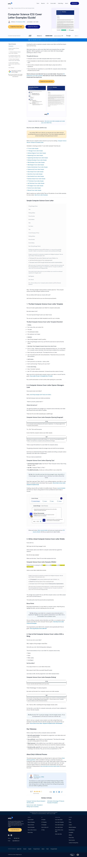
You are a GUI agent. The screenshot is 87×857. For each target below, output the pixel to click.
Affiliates (70, 835)
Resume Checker (31, 824)
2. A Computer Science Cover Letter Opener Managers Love (14, 56)
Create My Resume (14, 829)
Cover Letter (53, 3)
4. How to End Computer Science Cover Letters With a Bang (14, 64)
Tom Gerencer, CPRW (20, 21)
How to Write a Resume (32, 829)
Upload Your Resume (33, 26)
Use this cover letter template (46, 100)
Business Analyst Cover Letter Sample (36, 178)
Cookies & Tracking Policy (73, 842)
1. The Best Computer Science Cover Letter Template (14, 52)
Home (9, 8)
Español (29, 848)
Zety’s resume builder (43, 530)
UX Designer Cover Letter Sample (35, 185)
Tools (38, 3)
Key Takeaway (11, 67)
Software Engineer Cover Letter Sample (37, 153)
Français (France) (36, 848)
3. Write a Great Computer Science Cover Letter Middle (14, 60)
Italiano (43, 848)
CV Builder (43, 819)
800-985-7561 (16, 838)
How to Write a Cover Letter (59, 830)
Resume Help (30, 832)
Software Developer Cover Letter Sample (37, 160)
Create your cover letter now (46, 81)
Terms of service (72, 840)
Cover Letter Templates (59, 822)
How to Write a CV (44, 827)
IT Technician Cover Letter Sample (36, 181)
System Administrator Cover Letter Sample (38, 167)
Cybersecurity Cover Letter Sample (36, 169)
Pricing (70, 822)
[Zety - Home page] (10, 3)
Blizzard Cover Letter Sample (34, 190)
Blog (12, 8)
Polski (47, 848)
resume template (61, 488)
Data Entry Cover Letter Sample (35, 174)
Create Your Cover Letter (16, 26)
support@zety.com (15, 840)
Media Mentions (72, 829)
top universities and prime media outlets (50, 766)
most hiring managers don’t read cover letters (40, 394)
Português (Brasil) (54, 848)
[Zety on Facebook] (8, 835)
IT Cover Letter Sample (33, 148)
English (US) (19, 848)
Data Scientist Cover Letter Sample (36, 176)
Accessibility (71, 832)
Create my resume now (47, 510)
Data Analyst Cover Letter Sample (35, 171)
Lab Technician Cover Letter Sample (36, 183)
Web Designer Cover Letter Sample (36, 164)
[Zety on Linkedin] (11, 835)
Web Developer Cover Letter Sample (36, 162)
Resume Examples (31, 827)
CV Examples (43, 824)
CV (47, 3)
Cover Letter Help (58, 834)
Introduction (11, 46)
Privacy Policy (71, 837)
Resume (42, 3)
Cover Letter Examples (59, 824)
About (66, 3)
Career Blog (60, 3)
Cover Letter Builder (58, 819)
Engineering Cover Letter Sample (35, 155)
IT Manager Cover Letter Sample (35, 150)
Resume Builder (30, 819)
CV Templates (44, 822)
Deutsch (24, 848)
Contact (70, 824)
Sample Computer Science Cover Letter (14, 49)
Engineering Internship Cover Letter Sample (38, 157)
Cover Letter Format (59, 827)
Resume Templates (31, 822)
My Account (74, 3)
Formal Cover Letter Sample (34, 188)
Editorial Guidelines (72, 827)
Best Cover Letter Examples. (41, 195)
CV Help (43, 829)
